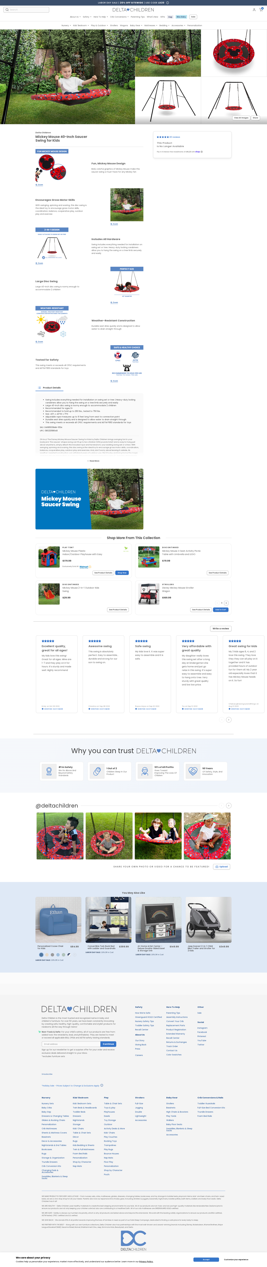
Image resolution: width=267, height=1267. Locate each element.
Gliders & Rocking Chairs (53, 1120)
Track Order (172, 1046)
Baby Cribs (47, 1107)
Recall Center (141, 1029)
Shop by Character (82, 1162)
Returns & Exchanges (176, 1042)
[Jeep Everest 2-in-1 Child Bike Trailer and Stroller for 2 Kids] (209, 920)
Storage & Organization (53, 1157)
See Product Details (103, 573)
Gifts (162, 16)
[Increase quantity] (226, 603)
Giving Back (140, 1044)
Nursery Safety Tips (144, 1021)
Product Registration (176, 1029)
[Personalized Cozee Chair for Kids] (58, 920)
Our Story (139, 1040)
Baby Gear (135, 25)
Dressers (77, 1116)
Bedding (163, 25)
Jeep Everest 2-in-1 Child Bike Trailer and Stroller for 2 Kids (201, 948)
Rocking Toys (110, 1141)
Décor (76, 1137)
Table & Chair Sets (82, 1132)
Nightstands (78, 1120)
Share (255, 118)
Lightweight (140, 1116)
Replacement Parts (175, 1025)
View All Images (241, 118)
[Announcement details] (101, 1086)
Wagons (124, 25)
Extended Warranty (175, 1033)
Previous (222, 720)
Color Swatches (173, 1054)
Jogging (139, 1107)
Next (229, 720)
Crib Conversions (118, 16)
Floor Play (108, 1162)
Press (137, 1048)
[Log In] (254, 10)
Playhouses (109, 1111)
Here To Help (100, 16)
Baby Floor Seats (174, 1124)
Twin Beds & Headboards (85, 1107)
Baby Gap (46, 1111)
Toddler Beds (79, 1111)
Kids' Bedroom (80, 25)
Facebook (202, 1032)
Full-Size (139, 1103)
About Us (74, 16)
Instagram (202, 1028)
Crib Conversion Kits (51, 1166)
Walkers (170, 1120)
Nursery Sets (48, 1103)
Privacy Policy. (146, 1261)
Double (138, 1111)
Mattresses (149, 25)
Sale (193, 17)
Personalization (194, 25)
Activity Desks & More (114, 1128)
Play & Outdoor (98, 25)
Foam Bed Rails (80, 1153)
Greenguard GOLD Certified (148, 1017)
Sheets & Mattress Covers (54, 1132)
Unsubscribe (47, 1074)
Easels (107, 1116)
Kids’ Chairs (78, 1128)
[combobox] (26, 10)
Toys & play (109, 1107)
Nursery (65, 25)
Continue (108, 1044)
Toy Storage (110, 1120)
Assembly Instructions (177, 1017)
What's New (152, 16)
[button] (163, 137)
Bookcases (47, 1149)
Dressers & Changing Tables (55, 1116)
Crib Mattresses (49, 1128)
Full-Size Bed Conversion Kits (211, 1107)
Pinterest (201, 1036)
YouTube (201, 1040)
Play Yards (171, 1116)
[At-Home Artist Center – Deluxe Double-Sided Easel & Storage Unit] (158, 920)
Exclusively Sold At (70, 566)
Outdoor (108, 1124)
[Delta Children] (79, 1009)
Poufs (106, 1174)
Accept (206, 1259)
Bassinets (46, 1137)
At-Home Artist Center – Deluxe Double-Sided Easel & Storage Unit (151, 948)
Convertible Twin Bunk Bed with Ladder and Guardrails (101, 947)
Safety (86, 16)
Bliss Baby (181, 16)
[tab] (49, 387)
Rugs (44, 1153)
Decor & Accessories (52, 1141)
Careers (139, 1055)
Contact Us (171, 1050)
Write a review (221, 628)
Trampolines (110, 1145)
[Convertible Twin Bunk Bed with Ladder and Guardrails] (108, 920)
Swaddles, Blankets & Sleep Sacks (55, 1177)
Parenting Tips (138, 16)
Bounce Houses (111, 1153)
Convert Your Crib (175, 1021)
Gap (170, 17)
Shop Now (122, 573)
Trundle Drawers (49, 1162)
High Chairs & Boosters (177, 1111)
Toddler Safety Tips (144, 1025)
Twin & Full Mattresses (83, 1149)
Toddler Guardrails (206, 1103)
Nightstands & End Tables (54, 1145)
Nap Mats (77, 1166)
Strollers (114, 25)
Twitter (200, 1044)
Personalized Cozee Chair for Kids (50, 947)
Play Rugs (108, 1149)
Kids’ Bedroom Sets (82, 1103)
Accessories (177, 25)
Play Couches (110, 1137)
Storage (77, 1124)
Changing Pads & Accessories (50, 1171)
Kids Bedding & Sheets (83, 1145)
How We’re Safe (142, 1013)
